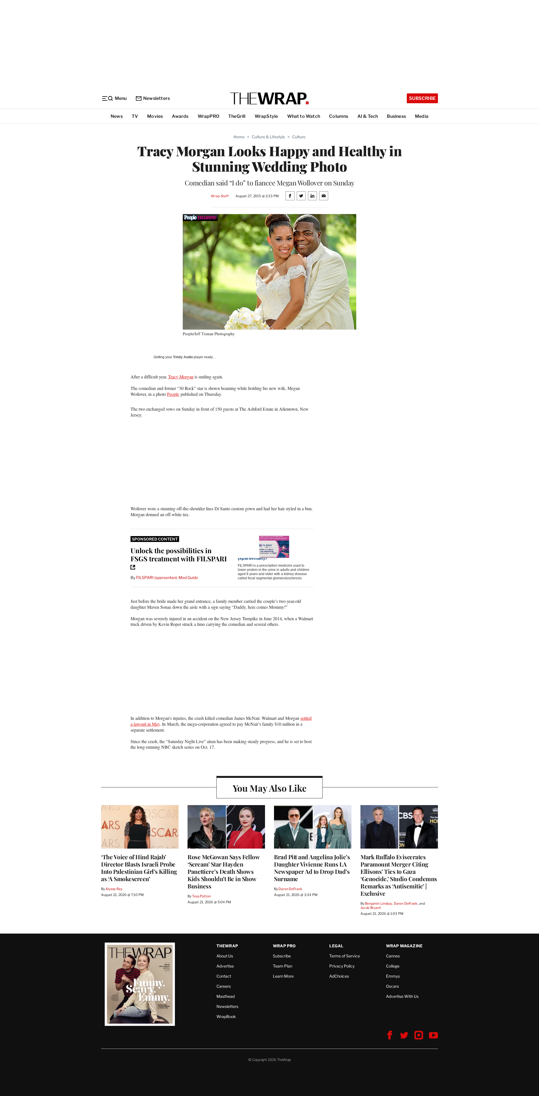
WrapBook (226, 1016)
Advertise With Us (402, 996)
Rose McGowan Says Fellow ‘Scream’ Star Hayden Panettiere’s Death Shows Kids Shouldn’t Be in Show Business (223, 871)
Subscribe (422, 98)
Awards (180, 116)
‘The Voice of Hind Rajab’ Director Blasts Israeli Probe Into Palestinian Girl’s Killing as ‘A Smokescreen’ (139, 867)
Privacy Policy (342, 966)
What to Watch (303, 116)
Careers (223, 986)
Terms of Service (344, 955)
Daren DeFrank (290, 889)
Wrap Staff (220, 196)
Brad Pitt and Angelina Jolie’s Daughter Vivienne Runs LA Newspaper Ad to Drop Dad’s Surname (312, 867)
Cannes (393, 955)
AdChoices (339, 976)
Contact (223, 976)
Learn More (283, 976)
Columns (338, 116)
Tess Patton (201, 896)
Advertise (225, 966)
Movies (155, 116)
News (117, 116)
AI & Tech (367, 116)
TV (135, 116)
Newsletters (156, 98)
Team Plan (282, 966)
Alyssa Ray (114, 889)
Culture (298, 136)
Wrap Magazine (404, 945)
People (173, 394)
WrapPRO (208, 116)
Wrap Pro (284, 945)
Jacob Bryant (370, 908)
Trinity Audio (183, 357)
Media (421, 116)
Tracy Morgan (180, 377)
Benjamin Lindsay (378, 903)
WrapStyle (266, 116)
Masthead (225, 996)
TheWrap (227, 945)
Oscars (392, 986)
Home (239, 136)
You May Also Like (270, 788)
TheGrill (237, 116)
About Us (224, 955)
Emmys (393, 976)
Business (396, 116)
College (392, 966)
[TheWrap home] (269, 98)
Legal (336, 945)
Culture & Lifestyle (268, 136)
